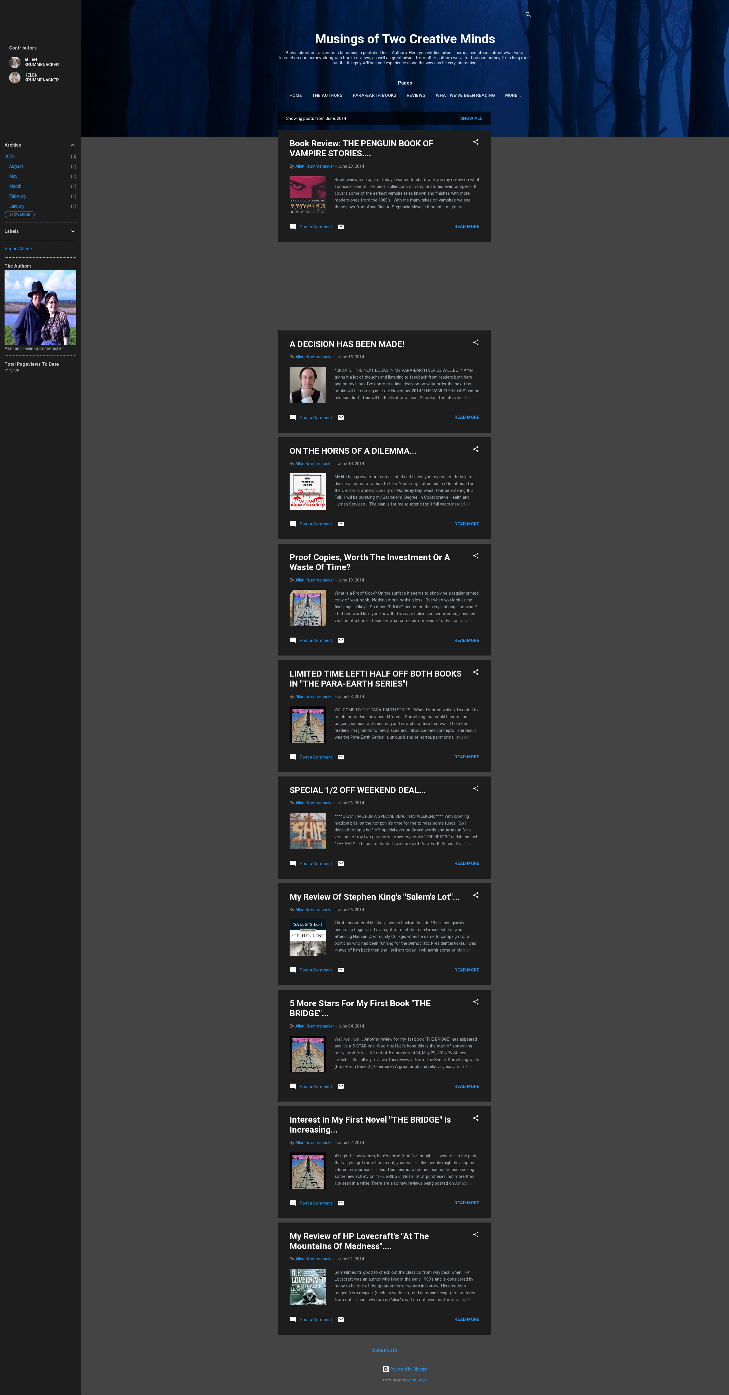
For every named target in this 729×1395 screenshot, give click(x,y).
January (16, 206)
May (13, 176)
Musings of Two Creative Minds (405, 38)
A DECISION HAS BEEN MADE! (347, 344)
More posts (385, 1350)
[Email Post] (340, 228)
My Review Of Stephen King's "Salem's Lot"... (375, 897)
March (15, 186)
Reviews (416, 95)
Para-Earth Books (374, 95)
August (16, 166)
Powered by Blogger (408, 1369)
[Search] (528, 15)
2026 (10, 156)
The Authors (327, 95)
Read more (466, 226)
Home (295, 95)
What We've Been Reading (465, 95)
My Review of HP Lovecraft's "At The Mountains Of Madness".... (359, 1241)
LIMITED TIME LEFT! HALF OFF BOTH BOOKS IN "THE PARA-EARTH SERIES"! (376, 679)
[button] (475, 142)
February (17, 196)
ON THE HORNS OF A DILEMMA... (353, 451)
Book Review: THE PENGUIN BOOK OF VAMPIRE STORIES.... (361, 148)
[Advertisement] (513, 197)
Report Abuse (18, 248)
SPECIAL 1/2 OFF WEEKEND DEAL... (358, 790)
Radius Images (417, 1380)
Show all (471, 118)
